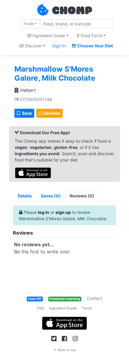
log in (43, 212)
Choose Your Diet (94, 45)
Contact (94, 298)
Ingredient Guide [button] (48, 35)
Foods (29, 23)
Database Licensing (65, 299)
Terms (87, 308)
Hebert (27, 90)
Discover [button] (33, 45)
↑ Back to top (64, 350)
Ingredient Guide (63, 308)
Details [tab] (25, 195)
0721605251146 (35, 99)
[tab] (50, 195)
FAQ (40, 308)
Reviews (51, 113)
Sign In (59, 45)
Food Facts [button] (91, 35)
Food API (34, 299)
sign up (63, 212)
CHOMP (72, 11)
